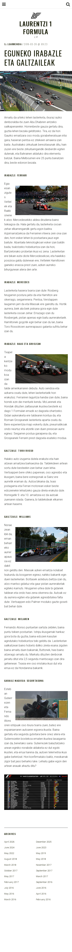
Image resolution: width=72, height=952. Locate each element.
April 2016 (41, 893)
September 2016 (44, 882)
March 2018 (10, 865)
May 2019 (41, 853)
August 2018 (10, 859)
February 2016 (43, 899)
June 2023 (41, 847)
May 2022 (9, 853)
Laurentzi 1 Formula (35, 27)
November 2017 (43, 865)
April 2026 (9, 841)
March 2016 (10, 899)
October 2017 (10, 870)
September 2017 (44, 870)
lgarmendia (15, 44)
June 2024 (9, 847)
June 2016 (41, 888)
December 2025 (43, 841)
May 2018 (41, 859)
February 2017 (11, 882)
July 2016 (9, 888)
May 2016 (9, 893)
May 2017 (9, 876)
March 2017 (42, 876)
